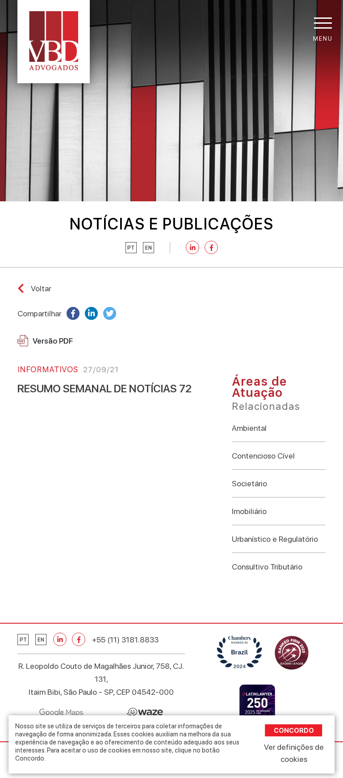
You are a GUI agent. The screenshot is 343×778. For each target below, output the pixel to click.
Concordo (294, 730)
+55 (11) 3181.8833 (125, 639)
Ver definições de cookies (294, 753)
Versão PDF (53, 340)
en (148, 248)
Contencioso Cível (263, 455)
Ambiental (249, 428)
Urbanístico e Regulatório (275, 539)
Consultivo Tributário (267, 566)
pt (130, 248)
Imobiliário (249, 511)
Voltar (41, 288)
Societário (249, 483)
